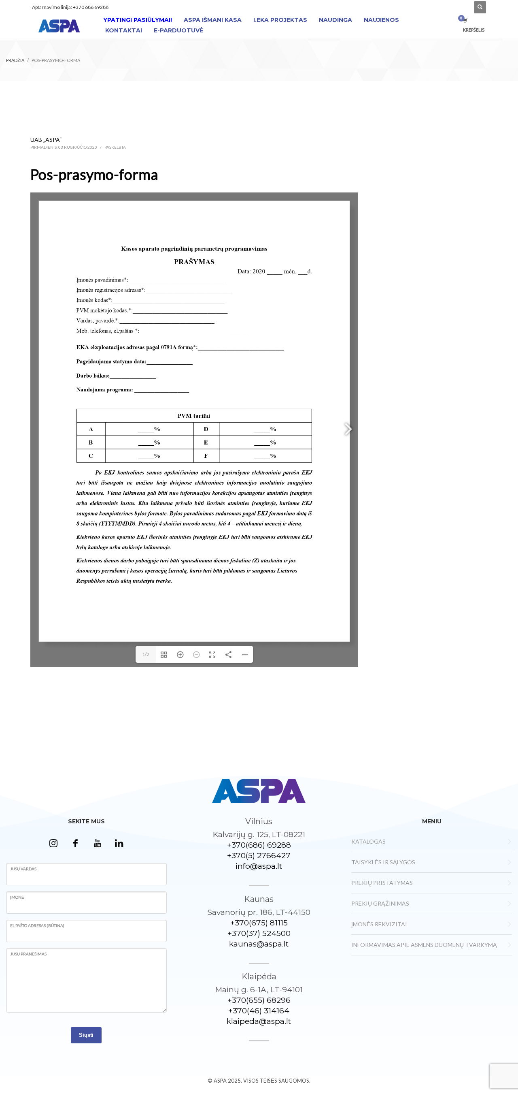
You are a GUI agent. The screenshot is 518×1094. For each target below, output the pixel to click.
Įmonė (17, 897)
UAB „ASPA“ (46, 139)
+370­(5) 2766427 (259, 855)
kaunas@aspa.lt (259, 944)
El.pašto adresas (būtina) (37, 925)
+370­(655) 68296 (259, 1000)
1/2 (145, 654)
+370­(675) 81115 (259, 922)
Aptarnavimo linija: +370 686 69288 (70, 7)
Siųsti (86, 1035)
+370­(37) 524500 (259, 933)
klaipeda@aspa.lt (259, 1021)
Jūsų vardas (23, 868)
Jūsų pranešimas (28, 953)
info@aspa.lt (259, 866)
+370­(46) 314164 (258, 1010)
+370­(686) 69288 (259, 845)
